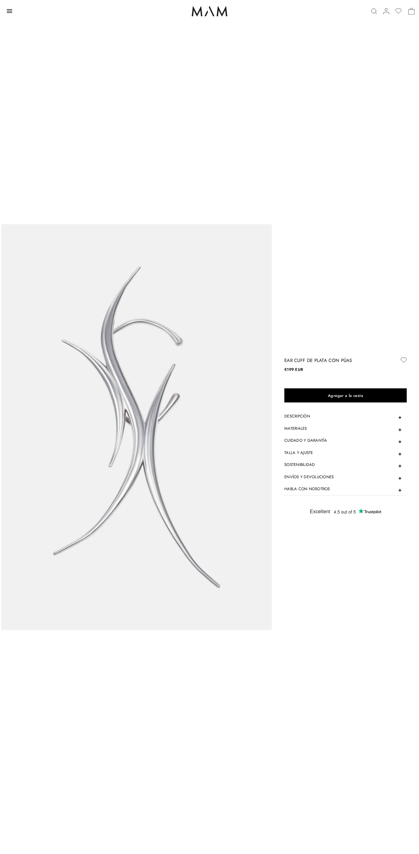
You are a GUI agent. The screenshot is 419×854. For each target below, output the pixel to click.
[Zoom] (136, 426)
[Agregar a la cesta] (345, 395)
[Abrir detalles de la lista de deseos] (398, 11)
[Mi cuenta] (386, 11)
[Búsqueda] (374, 11)
